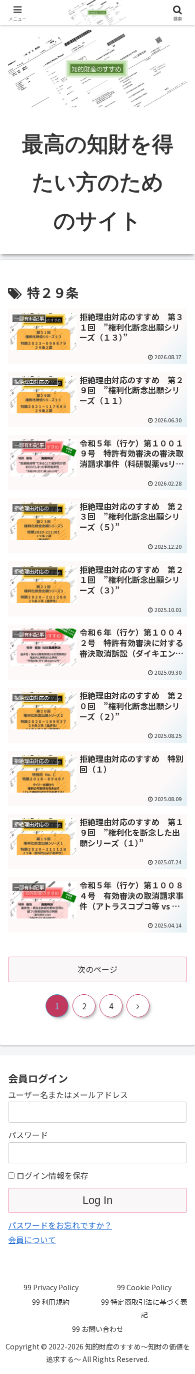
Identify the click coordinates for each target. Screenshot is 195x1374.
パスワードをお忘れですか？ (60, 1225)
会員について (32, 1240)
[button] (175, 1292)
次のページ (98, 969)
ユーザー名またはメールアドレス (68, 1095)
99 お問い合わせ (98, 1329)
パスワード (28, 1135)
